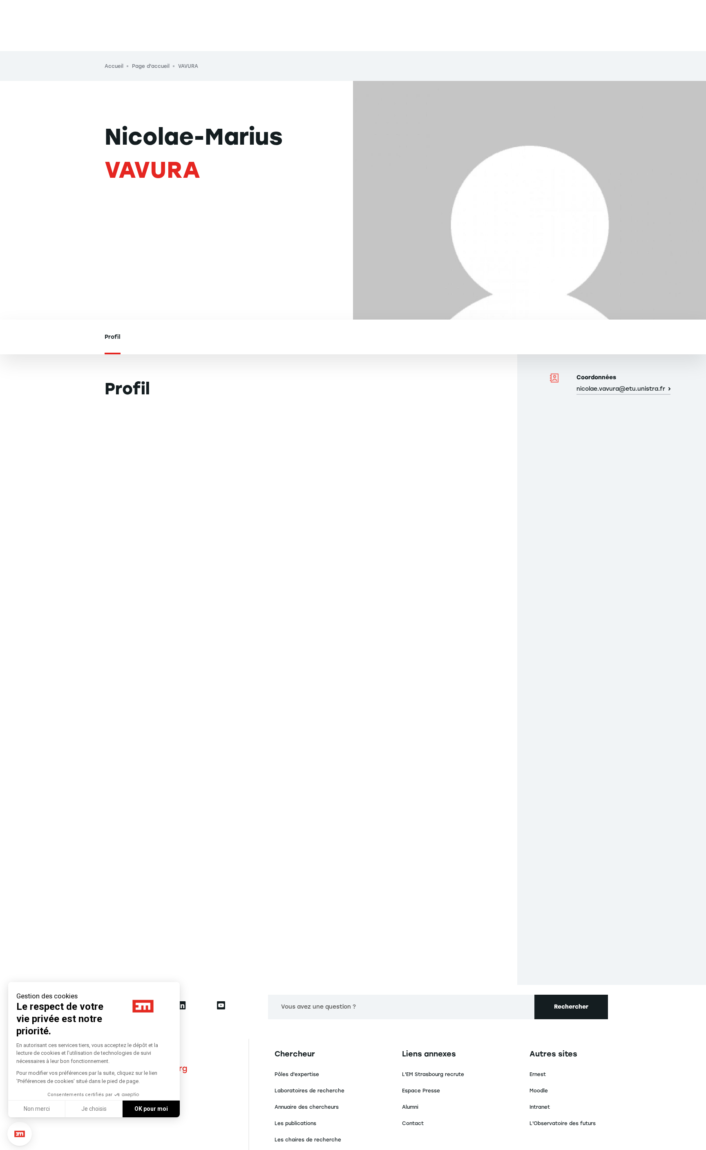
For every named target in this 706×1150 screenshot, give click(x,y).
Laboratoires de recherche (309, 1091)
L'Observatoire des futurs (563, 1123)
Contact (413, 1123)
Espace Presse (421, 1091)
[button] (19, 1134)
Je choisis (94, 1108)
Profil (113, 336)
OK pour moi (151, 1108)
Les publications (295, 1123)
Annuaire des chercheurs (307, 1107)
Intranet (540, 1107)
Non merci (37, 1108)
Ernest (538, 1074)
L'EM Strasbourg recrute (433, 1074)
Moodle (539, 1091)
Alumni (410, 1107)
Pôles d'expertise (297, 1074)
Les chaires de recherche (308, 1140)
